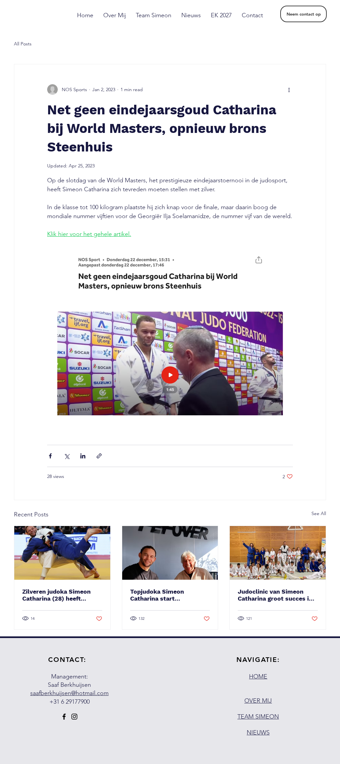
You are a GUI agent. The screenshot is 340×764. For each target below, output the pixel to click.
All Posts (23, 44)
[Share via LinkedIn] (83, 456)
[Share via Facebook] (50, 456)
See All (318, 513)
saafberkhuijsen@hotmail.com (69, 693)
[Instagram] (74, 717)
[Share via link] (99, 456)
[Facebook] (64, 717)
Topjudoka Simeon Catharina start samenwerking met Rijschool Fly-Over (158, 595)
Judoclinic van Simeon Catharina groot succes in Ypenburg (275, 595)
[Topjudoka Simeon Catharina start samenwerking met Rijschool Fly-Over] (170, 553)
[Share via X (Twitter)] (66, 456)
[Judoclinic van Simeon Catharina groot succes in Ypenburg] (278, 553)
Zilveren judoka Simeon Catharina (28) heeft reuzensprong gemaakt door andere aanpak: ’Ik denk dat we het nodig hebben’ (56, 595)
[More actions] (289, 89)
